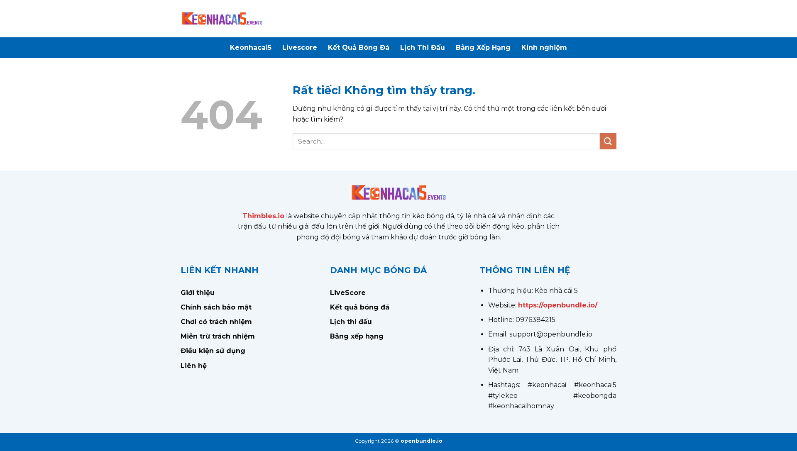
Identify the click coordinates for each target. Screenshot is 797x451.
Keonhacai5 (250, 47)
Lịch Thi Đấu (422, 47)
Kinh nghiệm (544, 47)
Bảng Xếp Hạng (483, 47)
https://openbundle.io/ (557, 305)
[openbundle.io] (222, 18)
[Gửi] (608, 141)
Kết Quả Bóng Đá (358, 47)
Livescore (299, 47)
